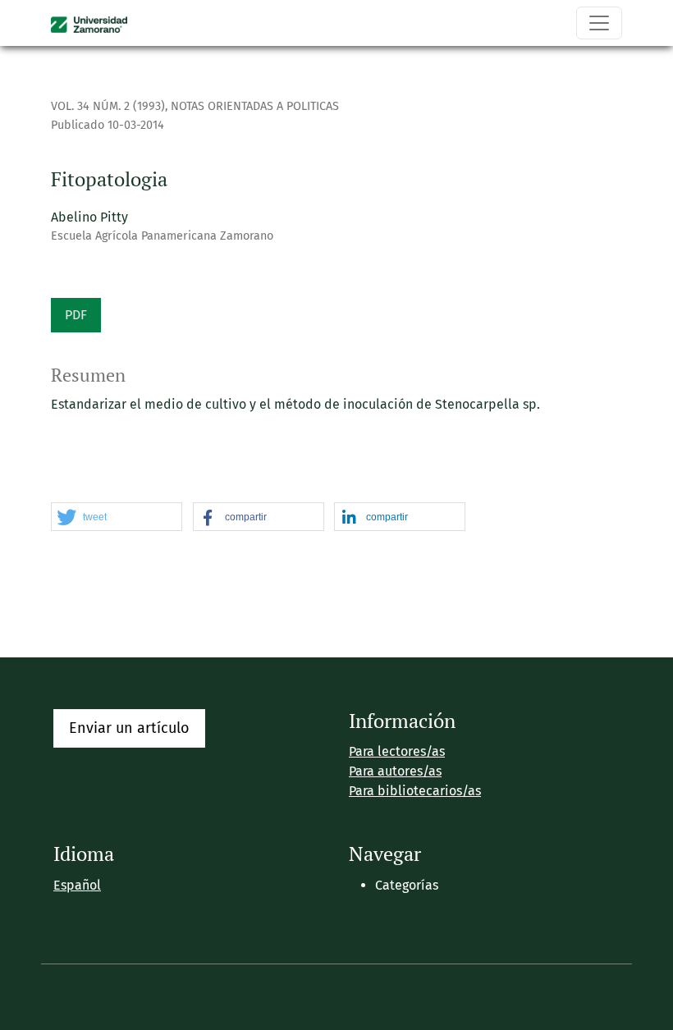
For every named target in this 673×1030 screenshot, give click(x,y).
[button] (116, 517)
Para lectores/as (397, 751)
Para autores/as (395, 771)
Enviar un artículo (129, 728)
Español (77, 885)
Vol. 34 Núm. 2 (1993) (108, 106)
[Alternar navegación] (599, 23)
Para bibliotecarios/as (415, 791)
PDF (76, 315)
